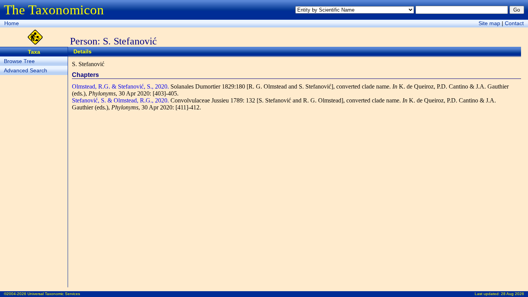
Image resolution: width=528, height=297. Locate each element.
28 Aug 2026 (512, 294)
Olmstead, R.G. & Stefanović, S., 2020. (120, 86)
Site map (489, 23)
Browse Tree (19, 61)
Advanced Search (25, 70)
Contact (514, 23)
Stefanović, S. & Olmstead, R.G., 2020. (120, 100)
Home (11, 23)
